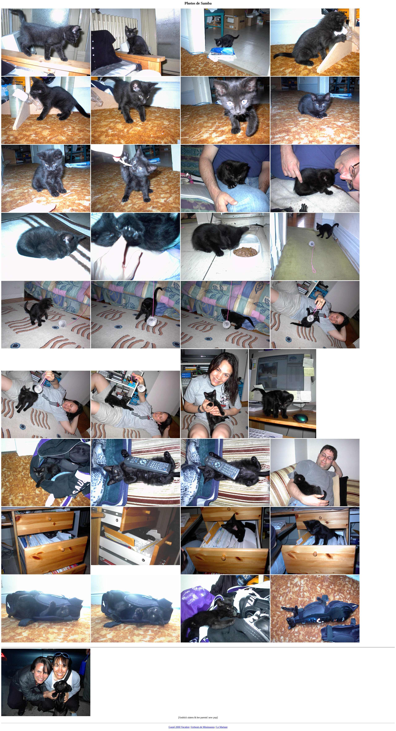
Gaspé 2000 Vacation (179, 727)
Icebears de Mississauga (203, 727)
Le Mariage (222, 727)
